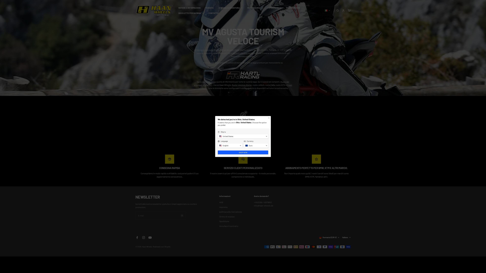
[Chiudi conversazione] (269, 118)
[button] (243, 136)
